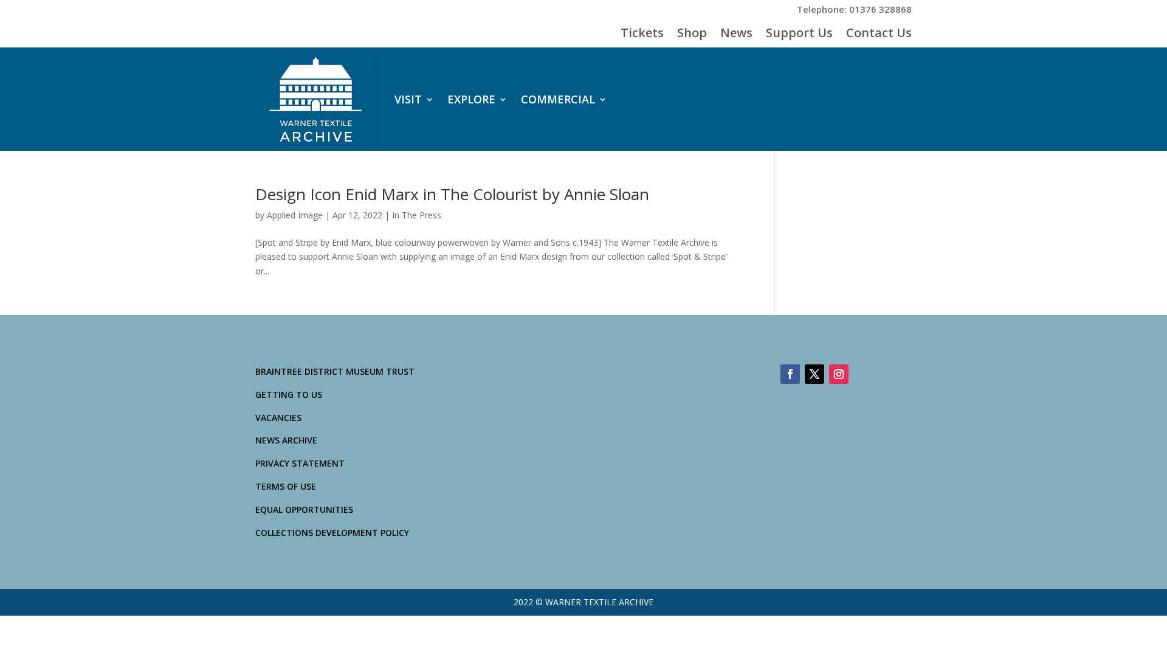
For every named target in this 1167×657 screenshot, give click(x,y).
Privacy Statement (300, 463)
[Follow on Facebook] (790, 374)
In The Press (416, 215)
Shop (692, 35)
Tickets (642, 35)
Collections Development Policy (332, 532)
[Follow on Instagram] (839, 374)
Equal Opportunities (304, 509)
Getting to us (288, 394)
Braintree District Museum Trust (335, 371)
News (736, 35)
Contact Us (879, 35)
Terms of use (285, 486)
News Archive (286, 440)
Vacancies (278, 417)
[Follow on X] (814, 374)
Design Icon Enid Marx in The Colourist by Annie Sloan (452, 194)
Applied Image (295, 215)
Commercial (558, 99)
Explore (471, 99)
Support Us (799, 35)
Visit (408, 99)
